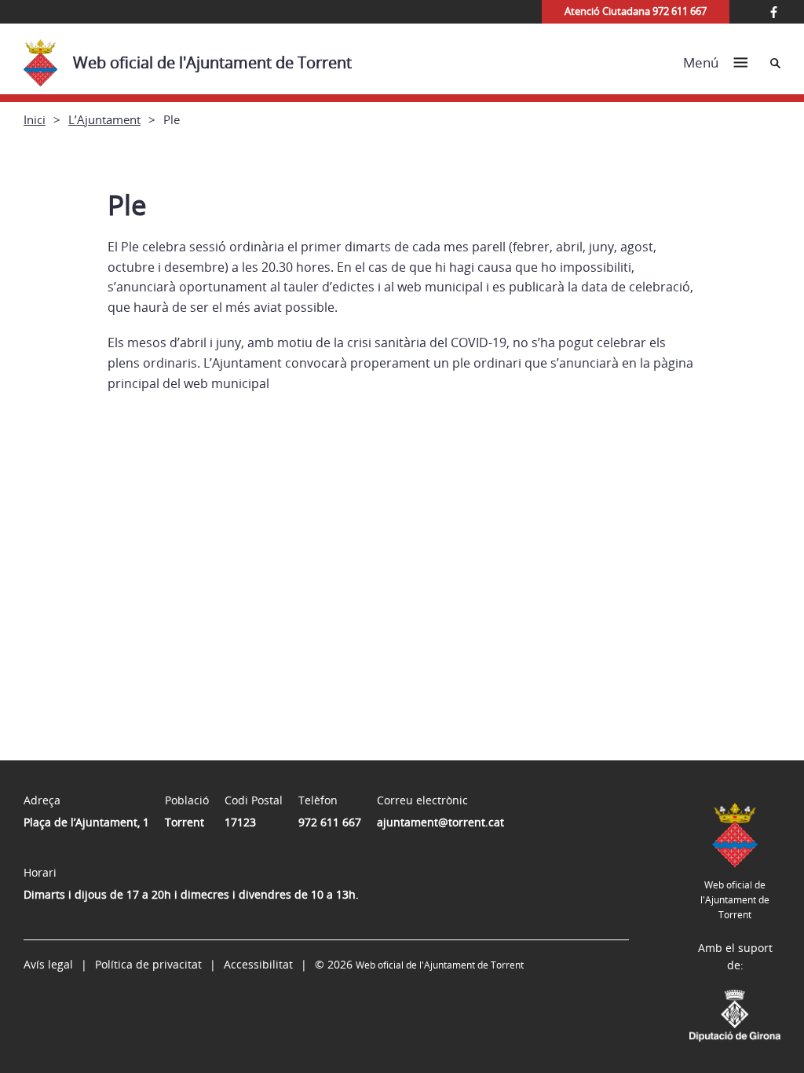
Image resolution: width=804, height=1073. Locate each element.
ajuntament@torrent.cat (440, 822)
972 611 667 (329, 822)
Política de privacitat (148, 964)
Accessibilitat (258, 964)
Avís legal (48, 964)
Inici (35, 119)
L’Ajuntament (104, 119)
